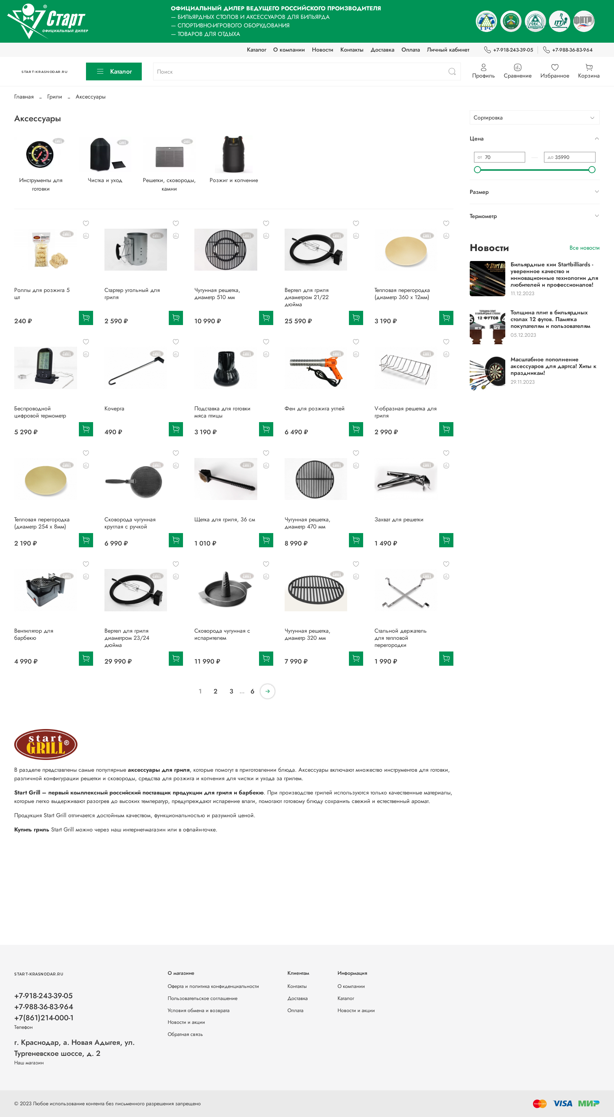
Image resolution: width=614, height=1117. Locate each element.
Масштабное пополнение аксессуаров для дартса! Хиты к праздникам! (554, 366)
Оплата (411, 50)
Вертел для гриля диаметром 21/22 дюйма (307, 297)
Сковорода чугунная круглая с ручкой (130, 523)
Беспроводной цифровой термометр (40, 412)
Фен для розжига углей (315, 408)
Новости (322, 50)
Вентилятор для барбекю (33, 634)
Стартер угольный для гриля (132, 293)
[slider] (477, 169)
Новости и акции (186, 1022)
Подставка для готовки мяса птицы (222, 412)
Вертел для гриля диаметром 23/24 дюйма (126, 638)
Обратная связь (185, 1034)
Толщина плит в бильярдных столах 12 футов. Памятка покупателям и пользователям (550, 319)
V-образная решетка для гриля (406, 412)
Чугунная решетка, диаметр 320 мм (307, 634)
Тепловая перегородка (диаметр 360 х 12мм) (402, 293)
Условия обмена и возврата (199, 1010)
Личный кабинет (448, 50)
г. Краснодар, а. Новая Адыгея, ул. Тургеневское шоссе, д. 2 (74, 1048)
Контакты (351, 50)
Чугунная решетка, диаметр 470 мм (307, 523)
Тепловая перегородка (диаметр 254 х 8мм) (42, 523)
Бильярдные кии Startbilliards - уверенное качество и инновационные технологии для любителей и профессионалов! (554, 274)
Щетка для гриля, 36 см (224, 519)
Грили (54, 96)
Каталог (256, 50)
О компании (289, 50)
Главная (24, 96)
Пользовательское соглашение (202, 998)
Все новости (585, 247)
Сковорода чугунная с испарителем (222, 634)
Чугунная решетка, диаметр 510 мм (217, 293)
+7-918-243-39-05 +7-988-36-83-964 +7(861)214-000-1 (44, 1006)
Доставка (382, 50)
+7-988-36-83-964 (572, 49)
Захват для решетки (399, 519)
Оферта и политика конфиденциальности (213, 986)
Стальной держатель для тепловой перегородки (401, 638)
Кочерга (114, 408)
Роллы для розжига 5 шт (42, 293)
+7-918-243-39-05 (513, 49)
